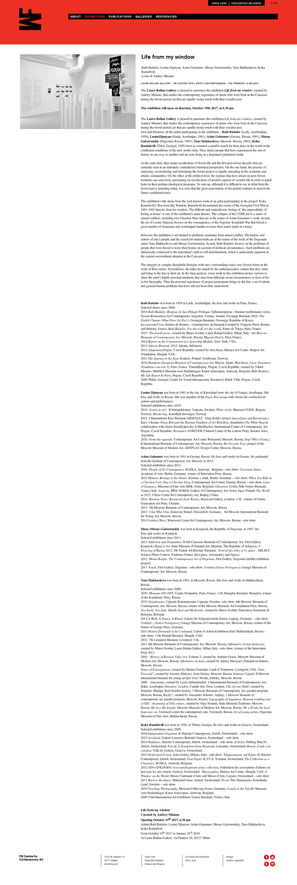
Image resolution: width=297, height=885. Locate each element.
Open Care (150, 856)
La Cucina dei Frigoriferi (197, 856)
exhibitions (95, 16)
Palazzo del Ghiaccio (155, 863)
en (275, 2)
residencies (166, 16)
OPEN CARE (219, 3)
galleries (143, 16)
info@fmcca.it (111, 863)
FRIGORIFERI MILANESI (246, 3)
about (75, 16)
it (272, 2)
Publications (120, 16)
